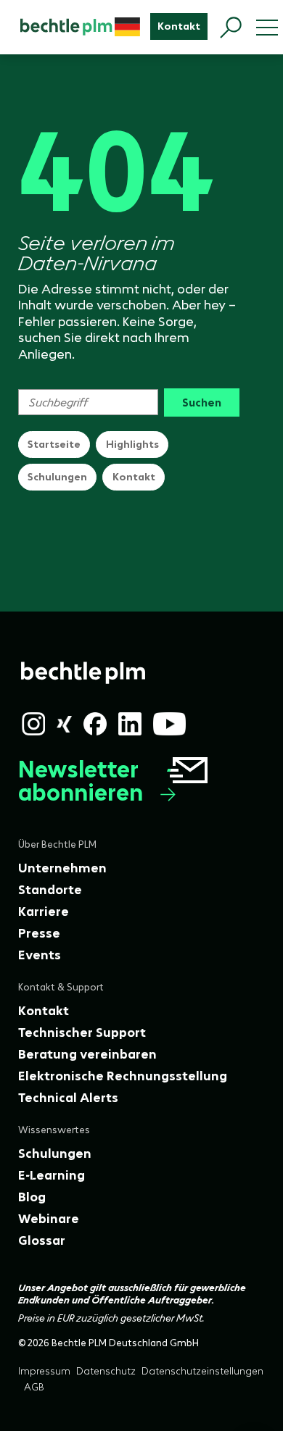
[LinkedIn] (130, 723)
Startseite (54, 444)
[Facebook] (95, 723)
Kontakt (133, 476)
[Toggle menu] (267, 27)
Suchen (201, 402)
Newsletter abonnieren (80, 781)
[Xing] (64, 724)
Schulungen (57, 476)
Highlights (132, 444)
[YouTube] (169, 723)
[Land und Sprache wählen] (127, 26)
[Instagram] (33, 723)
